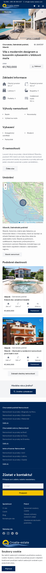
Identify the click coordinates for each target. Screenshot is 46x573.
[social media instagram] (8, 533)
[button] (23, 202)
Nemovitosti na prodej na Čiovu (15, 436)
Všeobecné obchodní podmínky (32, 521)
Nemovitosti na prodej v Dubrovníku (17, 415)
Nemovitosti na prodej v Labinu (15, 456)
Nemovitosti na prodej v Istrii (14, 453)
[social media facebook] (4, 533)
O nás (5, 508)
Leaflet (22, 222)
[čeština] (39, 6)
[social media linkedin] (12, 533)
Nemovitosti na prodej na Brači (15, 432)
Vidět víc (6, 423)
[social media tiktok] (17, 533)
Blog (4, 515)
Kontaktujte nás (9, 519)
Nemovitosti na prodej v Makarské (16, 419)
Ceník (5, 512)
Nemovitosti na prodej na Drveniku (16, 439)
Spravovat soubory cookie (31, 509)
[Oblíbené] (34, 6)
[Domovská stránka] (11, 6)
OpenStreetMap (31, 222)
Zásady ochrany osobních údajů (30, 515)
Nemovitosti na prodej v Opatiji (15, 460)
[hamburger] (43, 6)
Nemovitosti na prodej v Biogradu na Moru (19, 412)
